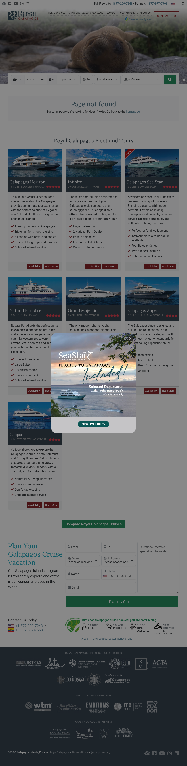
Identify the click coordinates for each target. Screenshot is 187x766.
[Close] (130, 338)
